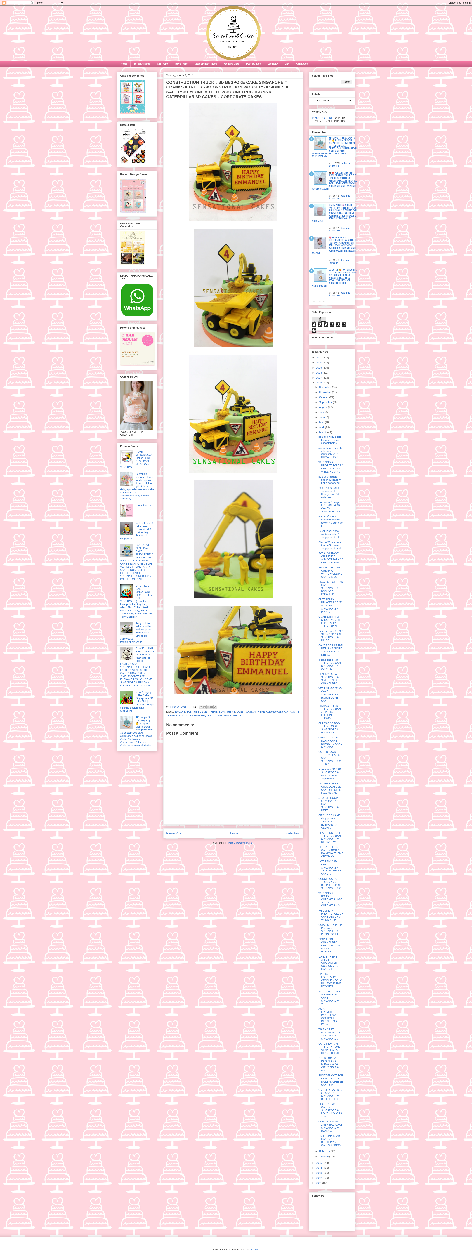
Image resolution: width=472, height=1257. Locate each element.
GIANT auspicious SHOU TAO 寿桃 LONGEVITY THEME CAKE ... (329, 621)
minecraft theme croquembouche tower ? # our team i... (330, 521)
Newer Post (174, 833)
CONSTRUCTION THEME (251, 711)
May (322, 422)
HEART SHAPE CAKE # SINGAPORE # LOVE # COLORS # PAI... (330, 1110)
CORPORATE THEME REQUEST (194, 715)
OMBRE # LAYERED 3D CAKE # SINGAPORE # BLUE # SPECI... (330, 1094)
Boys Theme (182, 63)
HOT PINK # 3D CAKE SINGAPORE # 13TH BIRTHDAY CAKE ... (329, 867)
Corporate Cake (274, 711)
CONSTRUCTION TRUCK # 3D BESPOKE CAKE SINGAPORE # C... (330, 883)
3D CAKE (180, 711)
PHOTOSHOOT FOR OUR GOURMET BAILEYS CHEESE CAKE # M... (330, 1080)
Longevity (273, 63)
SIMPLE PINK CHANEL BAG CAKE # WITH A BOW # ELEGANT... (329, 945)
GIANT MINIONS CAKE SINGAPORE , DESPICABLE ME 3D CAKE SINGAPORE (137, 459)
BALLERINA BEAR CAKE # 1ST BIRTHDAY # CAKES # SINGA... (330, 1140)
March (323, 432)
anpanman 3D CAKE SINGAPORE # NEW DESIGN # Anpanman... (330, 774)
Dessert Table (253, 63)
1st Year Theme (142, 63)
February (325, 1151)
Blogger (254, 1249)
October (324, 397)
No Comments (334, 198)
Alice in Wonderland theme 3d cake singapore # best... (330, 545)
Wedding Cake (231, 63)
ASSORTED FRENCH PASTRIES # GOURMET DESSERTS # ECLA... (327, 1016)
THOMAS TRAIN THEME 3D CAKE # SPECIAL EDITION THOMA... (330, 712)
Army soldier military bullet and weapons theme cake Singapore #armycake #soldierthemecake (135, 632)
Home (124, 63)
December (325, 387)
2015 (319, 1162)
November (325, 392)
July (321, 412)
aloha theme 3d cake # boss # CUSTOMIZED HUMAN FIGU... (330, 453)
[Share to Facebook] (212, 707)
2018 (319, 372)
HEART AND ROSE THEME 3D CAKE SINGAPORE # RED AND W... (330, 837)
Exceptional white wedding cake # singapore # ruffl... (330, 534)
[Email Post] (194, 706)
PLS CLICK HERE (322, 118)
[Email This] (201, 707)
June (322, 417)
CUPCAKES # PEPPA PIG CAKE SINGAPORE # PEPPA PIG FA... (330, 929)
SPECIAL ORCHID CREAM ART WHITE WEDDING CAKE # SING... (330, 572)
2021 (319, 357)
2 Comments (334, 165)
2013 (319, 1172)
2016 (319, 382)
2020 (319, 362)
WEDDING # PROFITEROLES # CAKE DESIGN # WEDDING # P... (330, 467)
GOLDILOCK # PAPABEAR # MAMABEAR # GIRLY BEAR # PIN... (328, 1064)
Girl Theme (163, 63)
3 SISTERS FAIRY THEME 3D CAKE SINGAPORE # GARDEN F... (330, 664)
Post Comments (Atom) (240, 842)
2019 (319, 367)
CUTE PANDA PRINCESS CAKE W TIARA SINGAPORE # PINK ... (330, 605)
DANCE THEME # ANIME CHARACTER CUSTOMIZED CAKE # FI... (328, 962)
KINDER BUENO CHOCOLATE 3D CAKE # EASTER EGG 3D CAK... (329, 788)
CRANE (218, 715)
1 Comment (333, 262)
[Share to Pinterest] (215, 707)
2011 (319, 1182)
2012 (319, 1177)
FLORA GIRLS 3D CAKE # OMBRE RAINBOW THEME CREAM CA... (330, 851)
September (326, 402)
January (324, 1156)
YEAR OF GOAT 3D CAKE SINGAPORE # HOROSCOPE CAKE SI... (330, 694)
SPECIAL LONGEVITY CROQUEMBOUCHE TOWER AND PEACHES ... (330, 980)
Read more (345, 163)
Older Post (293, 833)
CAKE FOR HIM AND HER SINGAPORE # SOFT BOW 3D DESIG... (330, 650)
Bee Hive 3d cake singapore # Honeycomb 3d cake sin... (328, 492)
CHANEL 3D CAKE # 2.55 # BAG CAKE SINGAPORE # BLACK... (330, 1126)
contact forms (143, 505)
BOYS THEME (227, 711)
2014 (319, 1167)
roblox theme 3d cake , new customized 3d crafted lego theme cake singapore (137, 531)
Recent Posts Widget (320, 301)
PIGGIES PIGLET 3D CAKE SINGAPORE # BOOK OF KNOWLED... (330, 588)
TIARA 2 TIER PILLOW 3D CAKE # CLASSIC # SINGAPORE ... (330, 1034)
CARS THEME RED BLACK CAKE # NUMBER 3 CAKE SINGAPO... (330, 742)
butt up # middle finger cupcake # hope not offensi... (330, 479)
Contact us (302, 63)
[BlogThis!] (204, 707)
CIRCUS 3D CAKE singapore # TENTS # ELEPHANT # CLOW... (329, 821)
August (323, 407)
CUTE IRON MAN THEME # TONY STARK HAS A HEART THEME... (330, 1048)
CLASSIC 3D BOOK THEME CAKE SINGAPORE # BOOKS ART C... (329, 728)
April (322, 427)
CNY (287, 63)
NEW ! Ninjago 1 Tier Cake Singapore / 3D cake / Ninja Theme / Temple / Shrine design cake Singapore (137, 701)
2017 (319, 377)
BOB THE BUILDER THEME (202, 711)
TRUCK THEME (232, 715)
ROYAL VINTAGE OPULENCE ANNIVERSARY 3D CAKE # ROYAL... (330, 558)
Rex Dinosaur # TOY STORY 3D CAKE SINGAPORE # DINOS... (330, 636)
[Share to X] (208, 707)
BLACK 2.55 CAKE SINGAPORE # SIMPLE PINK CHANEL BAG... (329, 679)
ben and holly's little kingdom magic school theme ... (329, 440)
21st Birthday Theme (206, 63)
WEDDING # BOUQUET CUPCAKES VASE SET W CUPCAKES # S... (330, 899)
